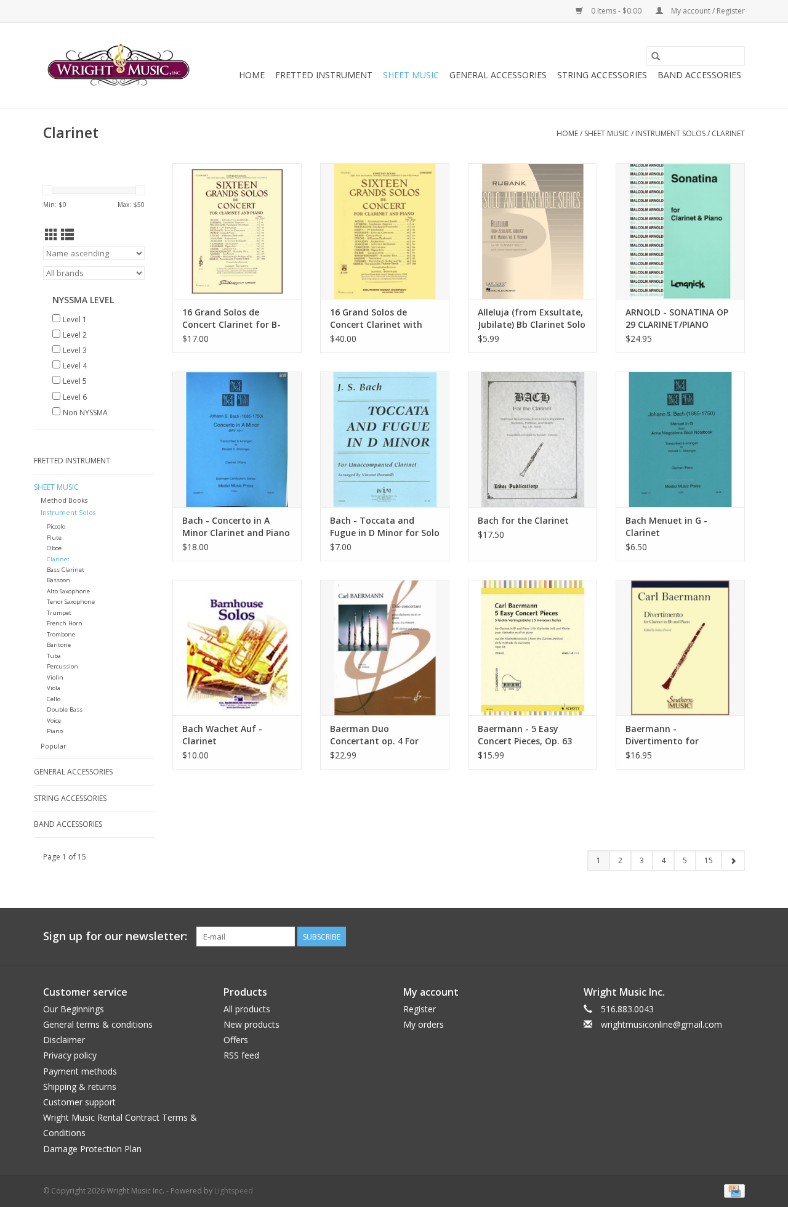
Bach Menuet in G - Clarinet (666, 526)
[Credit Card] (732, 1190)
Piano (55, 731)
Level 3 (75, 350)
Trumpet (59, 613)
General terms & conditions (98, 1024)
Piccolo (56, 526)
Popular (53, 745)
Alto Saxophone (68, 591)
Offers (235, 1040)
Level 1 (75, 319)
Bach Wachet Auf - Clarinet (222, 735)
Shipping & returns (79, 1086)
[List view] (67, 234)
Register (419, 1009)
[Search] (655, 56)
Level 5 (75, 381)
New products (251, 1024)
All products (246, 1009)
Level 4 (75, 365)
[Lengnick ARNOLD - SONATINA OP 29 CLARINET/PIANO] (680, 231)
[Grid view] (51, 234)
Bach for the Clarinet (523, 520)
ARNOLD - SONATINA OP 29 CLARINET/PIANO (676, 318)
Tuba (54, 656)
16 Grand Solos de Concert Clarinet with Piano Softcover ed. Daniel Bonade (376, 318)
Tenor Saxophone (71, 602)
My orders (423, 1024)
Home (252, 75)
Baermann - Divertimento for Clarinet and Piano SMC (675, 735)
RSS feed (241, 1055)
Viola (53, 688)
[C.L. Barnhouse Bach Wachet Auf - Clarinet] (237, 647)
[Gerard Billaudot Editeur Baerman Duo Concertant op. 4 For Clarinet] (384, 647)
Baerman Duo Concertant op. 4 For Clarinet (374, 735)
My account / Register (707, 11)
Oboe (54, 548)
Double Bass (64, 709)
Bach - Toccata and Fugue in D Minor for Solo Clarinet (385, 526)
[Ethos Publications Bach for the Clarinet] (532, 439)
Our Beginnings (73, 1009)
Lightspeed (233, 1190)
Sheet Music (411, 75)
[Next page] (733, 861)
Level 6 (75, 397)
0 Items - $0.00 (616, 11)
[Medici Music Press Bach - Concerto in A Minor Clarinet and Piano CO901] (237, 439)
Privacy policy (70, 1055)
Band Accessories (699, 75)
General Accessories (498, 75)
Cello (53, 699)
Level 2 (75, 335)
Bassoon (58, 580)
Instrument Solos (670, 133)
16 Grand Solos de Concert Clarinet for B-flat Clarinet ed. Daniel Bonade (231, 318)
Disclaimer (64, 1040)
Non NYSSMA (85, 412)
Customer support (79, 1102)
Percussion (62, 666)
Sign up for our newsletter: (115, 936)
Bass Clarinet (65, 570)
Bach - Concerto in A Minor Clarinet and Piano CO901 (236, 526)
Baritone (59, 645)
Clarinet (728, 133)
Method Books (64, 500)
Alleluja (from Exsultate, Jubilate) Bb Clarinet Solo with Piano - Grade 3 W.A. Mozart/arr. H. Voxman (532, 318)
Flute (54, 538)
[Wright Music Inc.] (118, 65)
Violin (55, 677)
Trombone (61, 634)
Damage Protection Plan (92, 1149)
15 (708, 860)
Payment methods (80, 1071)
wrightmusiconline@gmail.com (661, 1024)
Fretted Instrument (323, 75)
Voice (54, 721)
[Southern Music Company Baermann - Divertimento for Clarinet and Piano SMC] (680, 647)
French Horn (64, 623)
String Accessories (602, 75)
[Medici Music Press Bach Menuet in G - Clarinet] (680, 439)
